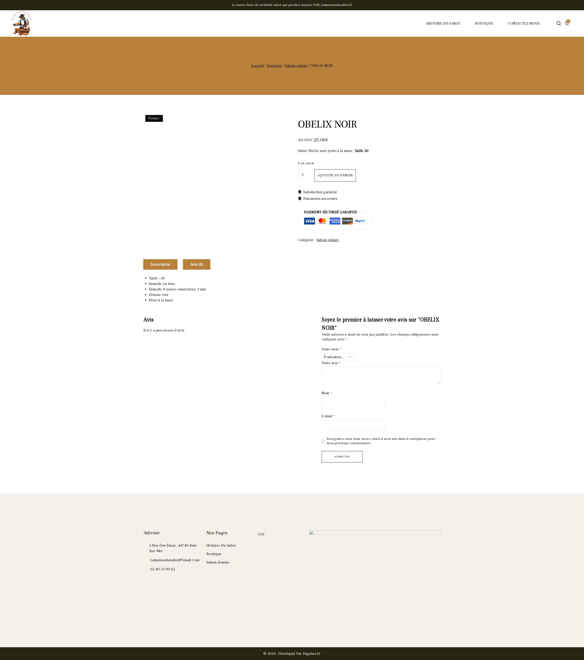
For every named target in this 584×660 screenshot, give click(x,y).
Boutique (484, 23)
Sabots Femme (217, 562)
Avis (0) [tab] (196, 264)
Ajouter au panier (335, 175)
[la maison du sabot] (21, 23)
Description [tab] (160, 264)
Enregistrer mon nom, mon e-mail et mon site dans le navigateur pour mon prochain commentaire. (381, 441)
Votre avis (331, 363)
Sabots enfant (328, 240)
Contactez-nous (524, 23)
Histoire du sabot (443, 23)
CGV (261, 534)
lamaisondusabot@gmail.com (175, 560)
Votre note (331, 349)
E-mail (328, 416)
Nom (327, 393)
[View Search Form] (558, 23)
